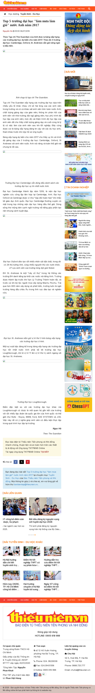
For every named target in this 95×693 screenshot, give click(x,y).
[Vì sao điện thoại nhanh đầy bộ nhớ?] (71, 123)
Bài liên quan (13, 493)
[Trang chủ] (5, 13)
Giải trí (34, 9)
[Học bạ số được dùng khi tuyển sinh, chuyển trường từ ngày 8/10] (78, 83)
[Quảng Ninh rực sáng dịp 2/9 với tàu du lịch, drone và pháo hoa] (71, 144)
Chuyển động (12, 9)
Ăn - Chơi (53, 9)
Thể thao (81, 9)
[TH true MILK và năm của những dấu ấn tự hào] (71, 245)
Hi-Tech (72, 9)
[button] (89, 8)
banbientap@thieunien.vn (26, 484)
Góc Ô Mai (63, 9)
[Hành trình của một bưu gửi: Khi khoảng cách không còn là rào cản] (71, 234)
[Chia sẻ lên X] (21, 462)
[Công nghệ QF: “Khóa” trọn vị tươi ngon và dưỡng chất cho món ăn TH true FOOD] (71, 267)
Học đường (25, 9)
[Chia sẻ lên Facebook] (16, 462)
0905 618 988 (52, 635)
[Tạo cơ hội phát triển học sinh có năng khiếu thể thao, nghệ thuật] (71, 103)
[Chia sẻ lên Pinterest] (28, 462)
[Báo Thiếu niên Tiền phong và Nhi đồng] (14, 3)
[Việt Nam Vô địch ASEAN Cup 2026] (71, 134)
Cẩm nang (43, 9)
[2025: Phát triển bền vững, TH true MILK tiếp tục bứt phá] (71, 256)
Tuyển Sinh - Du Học (30, 14)
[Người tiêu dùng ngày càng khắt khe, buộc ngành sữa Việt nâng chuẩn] (71, 223)
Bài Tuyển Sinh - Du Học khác (23, 542)
